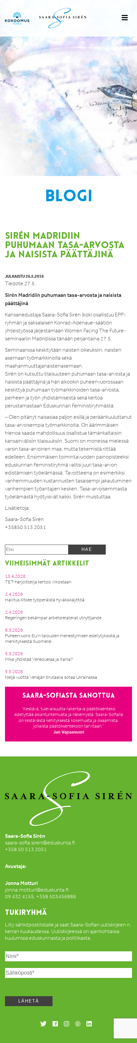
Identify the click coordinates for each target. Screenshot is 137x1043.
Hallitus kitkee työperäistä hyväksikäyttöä (44, 600)
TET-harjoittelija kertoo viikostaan (38, 582)
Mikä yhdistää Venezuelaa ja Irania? (39, 659)
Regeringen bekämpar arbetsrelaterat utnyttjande (53, 618)
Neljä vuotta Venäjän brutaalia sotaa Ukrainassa (51, 677)
